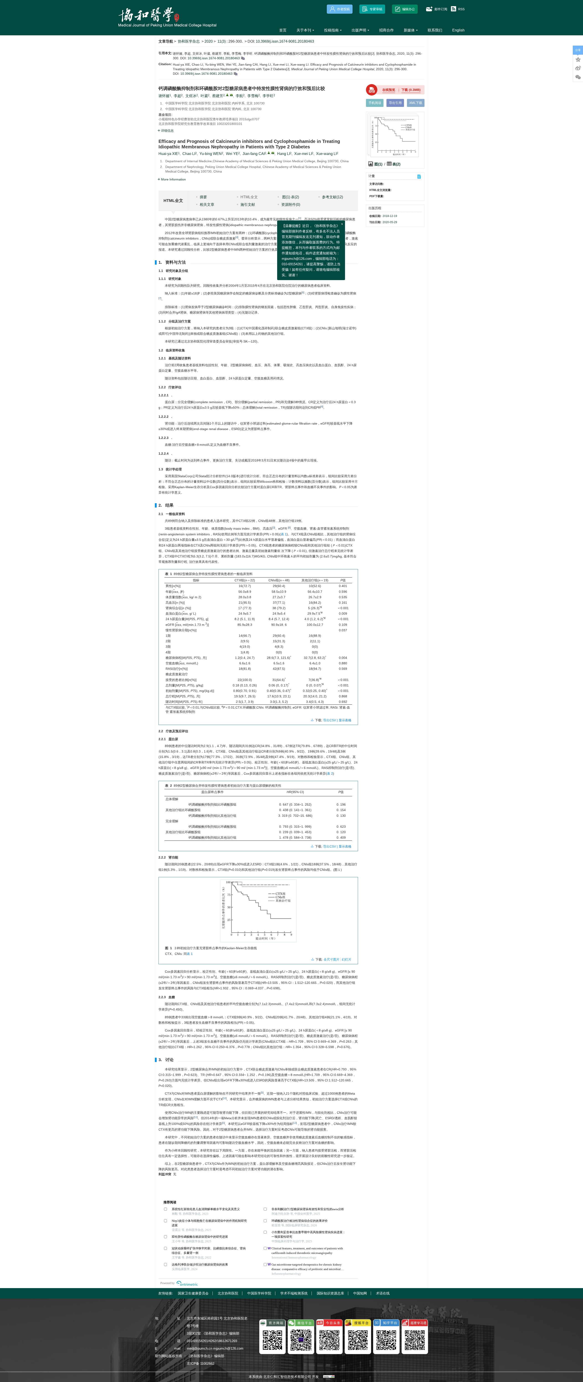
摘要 (203, 197)
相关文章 (207, 204)
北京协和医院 (228, 1293)
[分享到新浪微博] (578, 68)
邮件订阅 (441, 9)
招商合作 (386, 30)
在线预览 (388, 90)
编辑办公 (408, 9)
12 (294, 1123)
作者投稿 (343, 9)
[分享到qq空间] (578, 59)
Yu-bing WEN (210, 154)
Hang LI (283, 154)
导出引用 (395, 103)
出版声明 (359, 30)
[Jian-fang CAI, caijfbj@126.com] (269, 152)
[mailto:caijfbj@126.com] (231, 95)
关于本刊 (304, 30)
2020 (209, 41)
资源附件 (290, 204)
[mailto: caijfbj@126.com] (272, 153)
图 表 (290, 197)
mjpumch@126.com (228, 1348)
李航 (239, 96)
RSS (461, 9)
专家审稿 (376, 9)
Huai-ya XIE (168, 154)
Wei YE (232, 154)
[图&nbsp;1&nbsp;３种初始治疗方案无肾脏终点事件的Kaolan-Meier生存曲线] (258, 912)
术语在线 (383, 1293)
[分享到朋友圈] (578, 77)
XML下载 (415, 103)
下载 (411, 90)
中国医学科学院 (259, 1293)
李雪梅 (252, 96)
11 (195, 1117)
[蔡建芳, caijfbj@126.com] (227, 94)
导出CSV (330, 720)
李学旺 (268, 96)
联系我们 (435, 30)
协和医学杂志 (189, 41)
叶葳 (204, 96)
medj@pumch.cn (199, 1348)
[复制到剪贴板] (242, 58)
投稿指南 (331, 30)
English (458, 30)
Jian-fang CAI (254, 154)
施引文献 (247, 204)
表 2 (330, 773)
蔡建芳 (217, 96)
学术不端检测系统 (294, 1293)
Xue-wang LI (326, 154)
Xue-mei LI (303, 154)
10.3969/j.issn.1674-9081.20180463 (285, 41)
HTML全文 (249, 197)
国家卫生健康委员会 (193, 1293)
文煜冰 (190, 96)
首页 (282, 30)
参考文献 (332, 197)
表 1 (284, 534)
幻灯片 (346, 959)
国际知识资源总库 (330, 1293)
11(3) (222, 41)
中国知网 (360, 1293)
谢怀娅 (164, 96)
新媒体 (409, 30)
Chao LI (188, 154)
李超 (177, 96)
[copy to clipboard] (235, 73)
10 (224, 1098)
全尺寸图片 (332, 959)
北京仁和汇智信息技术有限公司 (287, 1377)
